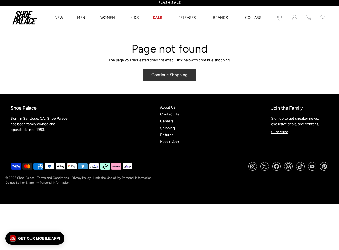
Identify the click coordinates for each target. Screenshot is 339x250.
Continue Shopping (169, 74)
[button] (34, 238)
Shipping (167, 128)
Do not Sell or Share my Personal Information (37, 182)
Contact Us (169, 114)
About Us (168, 107)
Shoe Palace (26, 178)
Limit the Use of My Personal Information (122, 178)
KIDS (134, 17)
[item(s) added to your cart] (308, 17)
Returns (166, 135)
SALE (157, 17)
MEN (81, 17)
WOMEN (107, 17)
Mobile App (169, 142)
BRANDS (220, 17)
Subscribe (279, 132)
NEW (59, 17)
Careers (166, 121)
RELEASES (187, 17)
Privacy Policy (81, 178)
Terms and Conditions (53, 178)
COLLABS (253, 17)
